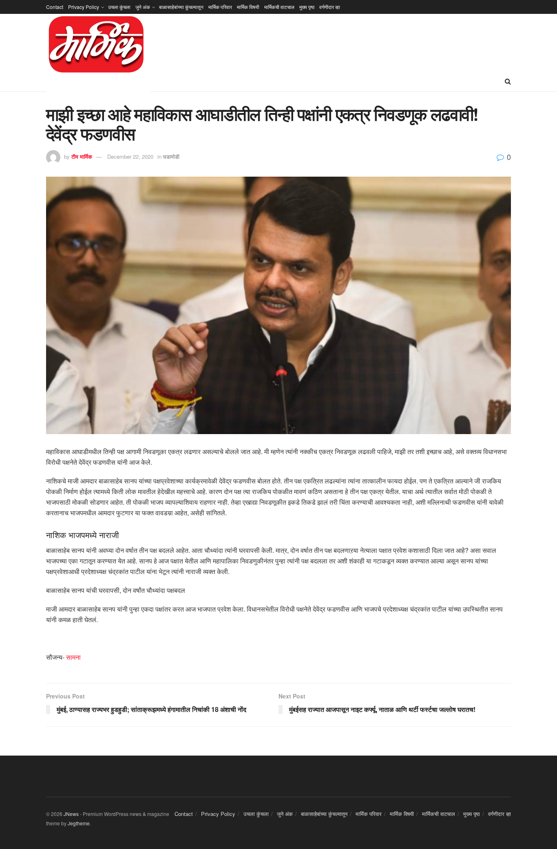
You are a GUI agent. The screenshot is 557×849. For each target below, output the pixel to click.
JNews (71, 813)
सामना (73, 657)
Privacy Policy (83, 6)
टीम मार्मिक (81, 156)
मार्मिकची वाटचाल (279, 6)
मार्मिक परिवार (220, 6)
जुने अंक (142, 6)
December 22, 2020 (130, 156)
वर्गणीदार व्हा (329, 6)
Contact (54, 6)
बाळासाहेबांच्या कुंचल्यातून (181, 6)
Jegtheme (79, 823)
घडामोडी (171, 156)
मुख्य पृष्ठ (306, 6)
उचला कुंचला (119, 6)
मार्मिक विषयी (248, 6)
